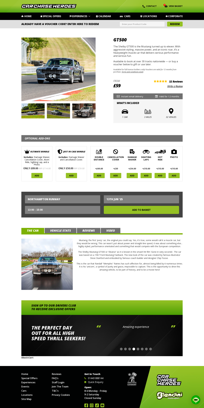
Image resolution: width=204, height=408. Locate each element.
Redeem (175, 24)
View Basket (174, 5)
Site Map (26, 399)
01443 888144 (95, 378)
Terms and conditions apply (132, 72)
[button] (121, 349)
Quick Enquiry (95, 382)
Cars (127, 16)
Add (37, 175)
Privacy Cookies (61, 395)
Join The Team (60, 386)
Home (28, 16)
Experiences (79, 16)
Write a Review (175, 86)
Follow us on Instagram (91, 405)
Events (25, 386)
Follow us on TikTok (97, 405)
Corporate (175, 16)
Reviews (56, 374)
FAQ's (55, 378)
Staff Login (58, 382)
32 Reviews (176, 81)
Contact (151, 6)
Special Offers (52, 16)
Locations (150, 16)
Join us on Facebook (86, 405)
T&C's (55, 390)
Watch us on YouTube (102, 405)
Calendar (104, 16)
